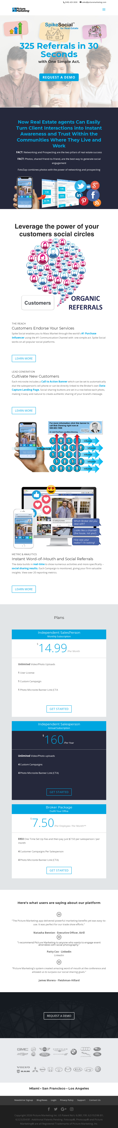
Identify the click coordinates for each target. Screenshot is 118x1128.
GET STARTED (59, 709)
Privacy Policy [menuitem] (67, 1100)
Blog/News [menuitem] (42, 1100)
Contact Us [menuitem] (94, 1100)
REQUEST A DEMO (59, 77)
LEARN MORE (24, 358)
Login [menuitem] (53, 1100)
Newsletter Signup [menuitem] (23, 1100)
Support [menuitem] (81, 1100)
